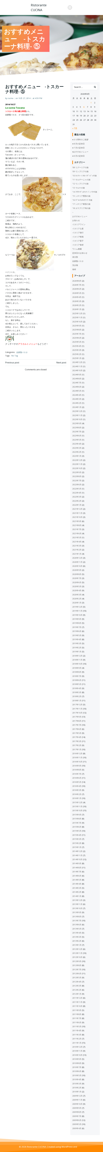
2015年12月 (77, 802)
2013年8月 (76, 916)
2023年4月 (76, 443)
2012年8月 (76, 965)
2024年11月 (77, 366)
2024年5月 (76, 390)
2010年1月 (76, 1091)
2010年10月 (77, 1055)
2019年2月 (76, 647)
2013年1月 (76, 945)
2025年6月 (76, 338)
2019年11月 (77, 611)
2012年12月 (77, 949)
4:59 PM (38, 98)
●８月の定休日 (78, 143)
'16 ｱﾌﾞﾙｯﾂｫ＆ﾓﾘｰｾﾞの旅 (82, 200)
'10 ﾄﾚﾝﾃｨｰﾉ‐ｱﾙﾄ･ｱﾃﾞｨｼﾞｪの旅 (84, 175)
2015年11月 (77, 806)
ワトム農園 (77, 249)
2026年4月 (76, 297)
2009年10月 (77, 1104)
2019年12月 (77, 606)
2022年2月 (76, 501)
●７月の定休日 (78, 147)
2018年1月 (76, 700)
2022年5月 (76, 488)
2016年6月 (76, 778)
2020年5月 (76, 586)
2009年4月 (76, 1128)
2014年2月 (76, 892)
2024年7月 (76, 382)
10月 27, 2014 (24, 98)
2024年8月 (76, 378)
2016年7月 (76, 774)
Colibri (81, 1146)
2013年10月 (77, 908)
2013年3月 (76, 937)
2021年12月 (77, 509)
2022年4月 (76, 492)
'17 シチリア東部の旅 (81, 204)
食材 (74, 269)
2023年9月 (76, 423)
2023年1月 (76, 456)
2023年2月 (76, 452)
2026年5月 (76, 293)
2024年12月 (77, 362)
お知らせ (76, 220)
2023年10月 (77, 419)
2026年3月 (76, 301)
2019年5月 (76, 635)
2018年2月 (76, 696)
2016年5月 (76, 782)
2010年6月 (76, 1071)
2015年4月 (76, 835)
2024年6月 (76, 386)
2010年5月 (76, 1075)
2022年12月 (77, 460)
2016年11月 (77, 757)
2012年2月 (76, 990)
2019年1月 (76, 651)
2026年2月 (76, 305)
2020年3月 (76, 594)
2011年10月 (77, 1006)
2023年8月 (76, 427)
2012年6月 (76, 973)
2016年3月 (76, 790)
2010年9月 (76, 1059)
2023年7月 (76, 431)
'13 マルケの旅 (78, 188)
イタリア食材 (78, 244)
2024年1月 (76, 407)
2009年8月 (76, 1112)
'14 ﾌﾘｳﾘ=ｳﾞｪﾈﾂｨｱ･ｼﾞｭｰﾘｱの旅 (84, 192)
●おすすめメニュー (80, 151)
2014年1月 (76, 896)
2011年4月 (76, 1030)
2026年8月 (76, 281)
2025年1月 (76, 358)
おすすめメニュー (79, 216)
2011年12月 (77, 998)
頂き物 (75, 265)
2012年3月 (76, 985)
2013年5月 (76, 928)
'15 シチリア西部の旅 (81, 196)
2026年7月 (76, 285)
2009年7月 (76, 1116)
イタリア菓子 (78, 240)
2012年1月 (76, 994)
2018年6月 (76, 680)
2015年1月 (76, 847)
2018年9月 (76, 668)
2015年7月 (76, 822)
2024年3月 (76, 399)
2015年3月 (76, 839)
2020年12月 (77, 558)
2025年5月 (76, 342)
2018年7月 (76, 676)
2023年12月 (77, 411)
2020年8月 (76, 574)
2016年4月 (76, 786)
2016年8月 (76, 769)
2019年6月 (76, 631)
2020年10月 (77, 566)
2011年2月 (76, 1038)
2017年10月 (77, 712)
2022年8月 (76, 476)
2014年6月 (76, 875)
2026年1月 (76, 309)
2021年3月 (76, 545)
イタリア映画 (78, 236)
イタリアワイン (78, 224)
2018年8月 (76, 672)
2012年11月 (77, 953)
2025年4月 (76, 346)
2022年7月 (76, 480)
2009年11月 (77, 1100)
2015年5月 (76, 831)
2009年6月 (76, 1120)
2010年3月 (76, 1083)
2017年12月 (77, 704)
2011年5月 (76, 1026)
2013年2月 (76, 941)
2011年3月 (76, 1034)
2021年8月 (76, 525)
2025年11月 (77, 317)
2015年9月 (76, 814)
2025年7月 (76, 334)
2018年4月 (76, 688)
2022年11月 (77, 464)
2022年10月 (77, 468)
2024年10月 (77, 370)
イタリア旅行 (78, 232)
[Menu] (70, 7)
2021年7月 (76, 529)
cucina (10, 98)
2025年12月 (77, 313)
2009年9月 (76, 1108)
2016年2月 (76, 794)
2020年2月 (76, 598)
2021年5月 (76, 537)
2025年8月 (76, 329)
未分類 (75, 257)
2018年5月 (76, 684)
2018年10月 (77, 663)
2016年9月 (76, 765)
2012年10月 (77, 957)
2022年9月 (76, 472)
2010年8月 (76, 1063)
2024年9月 (76, 374)
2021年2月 (76, 549)
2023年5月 (76, 439)
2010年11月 (77, 1051)
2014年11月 (77, 855)
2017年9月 (76, 716)
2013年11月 (77, 904)
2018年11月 (77, 659)
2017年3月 (76, 741)
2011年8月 (76, 1014)
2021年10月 (77, 517)
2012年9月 (76, 961)
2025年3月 (76, 350)
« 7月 (74, 128)
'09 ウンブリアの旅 (80, 171)
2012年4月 (76, 981)
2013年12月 (77, 900)
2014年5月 (76, 879)
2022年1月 (76, 505)
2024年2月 (76, 403)
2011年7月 (76, 1018)
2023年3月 (76, 448)
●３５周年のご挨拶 (80, 139)
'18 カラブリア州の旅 (81, 208)
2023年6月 (76, 435)
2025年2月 (76, 354)
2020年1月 (76, 602)
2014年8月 (76, 867)
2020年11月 (77, 562)
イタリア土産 (78, 228)
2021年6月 (76, 533)
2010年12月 (77, 1047)
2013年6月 (76, 924)
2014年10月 (77, 859)
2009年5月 (76, 1124)
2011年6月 (76, 1022)
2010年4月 (76, 1079)
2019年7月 (76, 627)
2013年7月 (76, 920)
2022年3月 (76, 496)
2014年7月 (76, 871)
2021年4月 (76, 541)
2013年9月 (76, 912)
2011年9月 (76, 1010)
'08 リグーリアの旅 (80, 167)
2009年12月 (77, 1095)
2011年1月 (76, 1043)
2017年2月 (76, 745)
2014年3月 (76, 888)
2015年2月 (76, 843)
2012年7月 (76, 969)
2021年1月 (76, 554)
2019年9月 (76, 619)
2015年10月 (77, 810)
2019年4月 (76, 639)
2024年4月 (76, 395)
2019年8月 (76, 623)
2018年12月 (77, 655)
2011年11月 (77, 1002)
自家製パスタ (22, 352)
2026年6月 (76, 289)
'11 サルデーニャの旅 (81, 179)
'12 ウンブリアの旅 (80, 183)
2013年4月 (76, 932)
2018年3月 (76, 692)
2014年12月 (77, 851)
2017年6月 (76, 729)
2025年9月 (76, 325)
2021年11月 (77, 513)
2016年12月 (77, 753)
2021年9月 (76, 521)
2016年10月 (77, 761)
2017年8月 (76, 721)
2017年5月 (76, 733)
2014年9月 (76, 863)
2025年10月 (77, 321)
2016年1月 (76, 798)
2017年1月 (76, 749)
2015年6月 (76, 827)
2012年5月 (76, 977)
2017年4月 (76, 737)
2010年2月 (76, 1087)
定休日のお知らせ (79, 253)
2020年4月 (76, 590)
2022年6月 (76, 484)
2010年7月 (76, 1067)
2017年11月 (77, 708)
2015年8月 (76, 818)
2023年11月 (77, 415)
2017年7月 (76, 725)
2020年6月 (76, 582)
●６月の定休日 (78, 156)
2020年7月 (76, 578)
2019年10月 (77, 615)
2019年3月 (76, 643)
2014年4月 (76, 884)
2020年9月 (76, 570)
